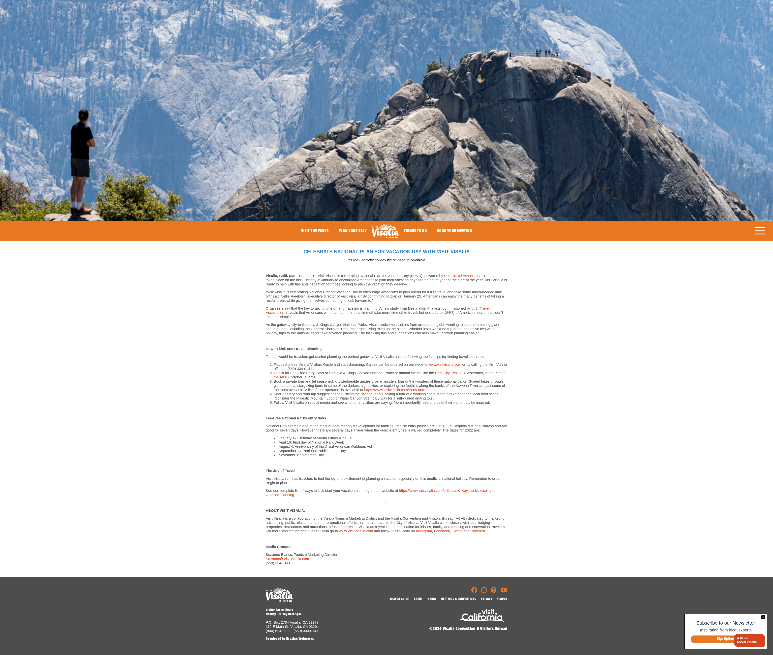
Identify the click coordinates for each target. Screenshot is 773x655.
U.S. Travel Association (462, 276)
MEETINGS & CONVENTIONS (458, 599)
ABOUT (418, 599)
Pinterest (478, 531)
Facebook (442, 531)
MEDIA (432, 599)
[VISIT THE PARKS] (315, 239)
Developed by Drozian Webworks (290, 638)
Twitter (457, 531)
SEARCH (502, 599)
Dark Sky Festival (449, 373)
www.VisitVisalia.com (356, 531)
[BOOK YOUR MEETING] (454, 239)
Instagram (424, 531)
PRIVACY (486, 599)
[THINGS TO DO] (415, 239)
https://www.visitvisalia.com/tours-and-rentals (400, 390)
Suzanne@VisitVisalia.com (287, 559)
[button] (749, 640)
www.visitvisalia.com (444, 365)
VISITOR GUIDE (399, 599)
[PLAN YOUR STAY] (353, 239)
